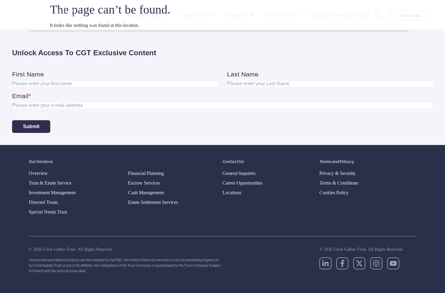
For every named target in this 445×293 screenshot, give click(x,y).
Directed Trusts (43, 202)
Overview (38, 173)
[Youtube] (393, 263)
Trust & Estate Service (50, 182)
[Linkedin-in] (325, 263)
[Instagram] (376, 263)
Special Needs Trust (48, 211)
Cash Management (146, 192)
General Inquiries (238, 173)
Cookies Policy (333, 192)
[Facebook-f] (342, 263)
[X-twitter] (359, 263)
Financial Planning (146, 173)
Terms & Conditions (338, 182)
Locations (231, 192)
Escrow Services (144, 182)
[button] (149, 15)
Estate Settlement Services (153, 202)
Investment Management (52, 192)
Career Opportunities (242, 182)
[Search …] (378, 16)
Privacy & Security (337, 173)
